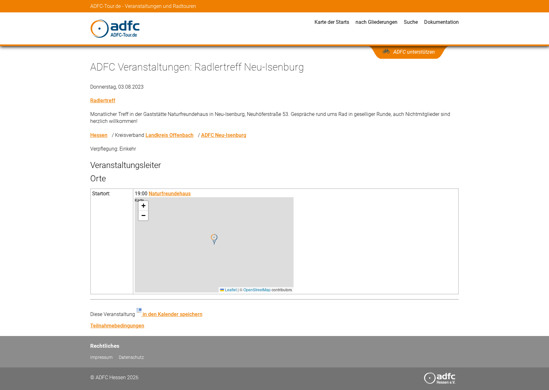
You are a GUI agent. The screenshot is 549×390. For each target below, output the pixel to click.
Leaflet (230, 289)
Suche (411, 22)
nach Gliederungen (376, 22)
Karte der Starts (332, 22)
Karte (213, 244)
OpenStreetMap (257, 289)
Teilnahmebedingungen (117, 326)
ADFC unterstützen (414, 52)
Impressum (101, 357)
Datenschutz (131, 357)
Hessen (98, 135)
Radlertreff (102, 100)
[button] (214, 239)
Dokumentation (441, 22)
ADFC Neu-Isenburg (223, 135)
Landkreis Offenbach (169, 135)
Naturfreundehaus (170, 194)
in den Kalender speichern (171, 314)
